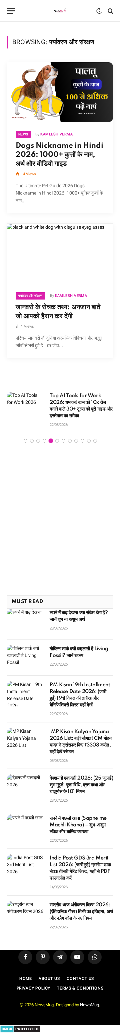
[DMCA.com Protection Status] (20, 1025)
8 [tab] (70, 435)
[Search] (109, 10)
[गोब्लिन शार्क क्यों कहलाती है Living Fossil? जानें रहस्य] (25, 652)
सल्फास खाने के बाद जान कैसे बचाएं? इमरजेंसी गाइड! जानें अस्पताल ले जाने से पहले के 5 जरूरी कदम (81, 402)
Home (25, 972)
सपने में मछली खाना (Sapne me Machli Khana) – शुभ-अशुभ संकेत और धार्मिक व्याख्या (78, 819)
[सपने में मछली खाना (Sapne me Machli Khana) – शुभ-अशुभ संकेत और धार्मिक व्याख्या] (25, 821)
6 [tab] (57, 435)
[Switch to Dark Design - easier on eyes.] (99, 11)
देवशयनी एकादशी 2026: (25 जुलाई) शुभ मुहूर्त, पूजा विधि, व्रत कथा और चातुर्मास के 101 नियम (81, 779)
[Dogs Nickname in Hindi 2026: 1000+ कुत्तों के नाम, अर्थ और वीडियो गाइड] (60, 92)
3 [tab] (38, 435)
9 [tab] (76, 435)
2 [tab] (32, 435)
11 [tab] (89, 435)
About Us (49, 972)
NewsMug (89, 999)
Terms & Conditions (80, 982)
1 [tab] (25, 435)
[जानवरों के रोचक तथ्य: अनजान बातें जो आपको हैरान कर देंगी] (60, 253)
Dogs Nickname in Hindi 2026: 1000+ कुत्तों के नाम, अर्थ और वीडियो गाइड (59, 154)
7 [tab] (63, 435)
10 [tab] (82, 435)
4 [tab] (44, 435)
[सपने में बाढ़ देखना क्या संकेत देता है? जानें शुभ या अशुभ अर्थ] (25, 615)
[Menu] (11, 10)
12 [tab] (95, 435)
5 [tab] (51, 435)
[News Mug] (60, 11)
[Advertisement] (60, 514)
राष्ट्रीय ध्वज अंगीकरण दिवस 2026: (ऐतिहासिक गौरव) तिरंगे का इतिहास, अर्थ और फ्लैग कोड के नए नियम (81, 906)
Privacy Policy (34, 982)
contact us (80, 972)
